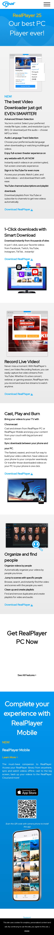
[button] (19, 209)
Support (27, 917)
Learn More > (10, 757)
